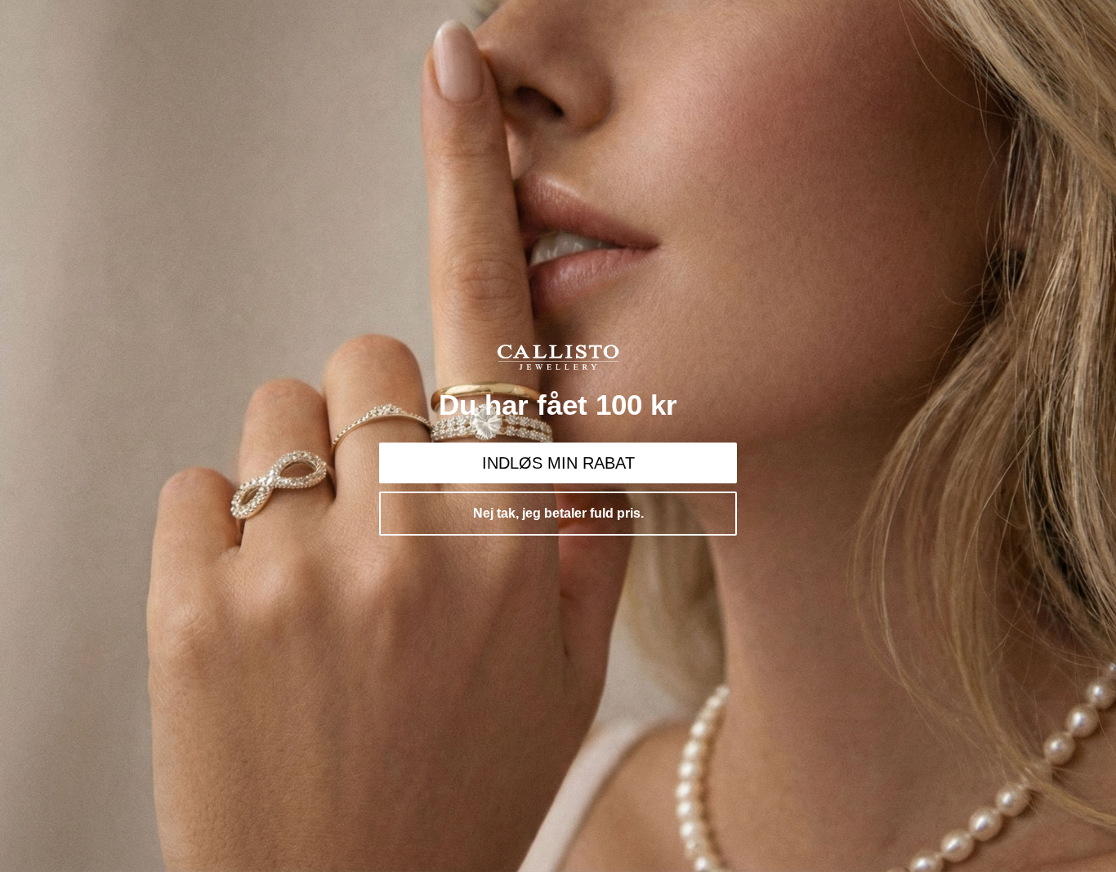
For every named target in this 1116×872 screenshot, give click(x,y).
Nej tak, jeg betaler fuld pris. (558, 513)
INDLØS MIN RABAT (558, 463)
